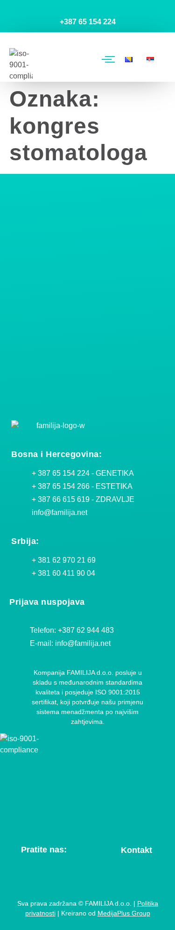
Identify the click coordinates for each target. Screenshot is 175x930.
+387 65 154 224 (88, 22)
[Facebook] (18, 862)
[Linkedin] (69, 862)
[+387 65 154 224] (64, 9)
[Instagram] (35, 862)
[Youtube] (52, 862)
